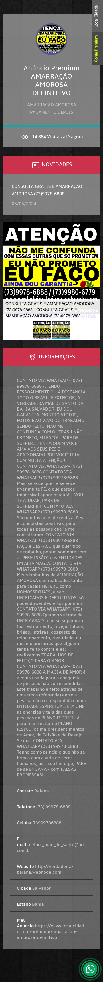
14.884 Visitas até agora (57, 137)
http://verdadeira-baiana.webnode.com (45, 869)
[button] (7, 271)
